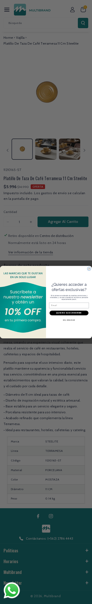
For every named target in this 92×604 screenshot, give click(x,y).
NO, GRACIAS (69, 320)
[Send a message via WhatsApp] (11, 590)
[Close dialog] (89, 269)
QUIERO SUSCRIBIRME (69, 313)
